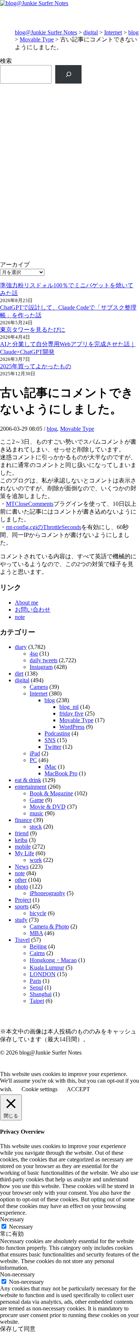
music (36, 813)
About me (26, 602)
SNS (50, 740)
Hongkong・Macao (53, 960)
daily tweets (43, 660)
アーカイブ (15, 264)
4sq (34, 653)
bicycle (38, 913)
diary (21, 647)
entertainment (30, 787)
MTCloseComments (29, 504)
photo (21, 886)
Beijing (38, 946)
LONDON (43, 974)
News (22, 866)
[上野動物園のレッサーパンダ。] (69, 244)
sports (22, 906)
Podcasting (57, 733)
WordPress (72, 727)
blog (133, 32)
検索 (6, 61)
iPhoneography (47, 893)
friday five (71, 713)
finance (23, 820)
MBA (36, 933)
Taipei (37, 1001)
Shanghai (41, 994)
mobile (23, 846)
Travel (22, 940)
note (20, 617)
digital (90, 32)
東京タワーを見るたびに (32, 330)
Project (23, 900)
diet (19, 673)
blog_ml (69, 707)
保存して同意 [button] (18, 1329)
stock (36, 826)
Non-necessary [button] (17, 1274)
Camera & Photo (49, 926)
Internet (113, 32)
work (36, 860)
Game (37, 800)
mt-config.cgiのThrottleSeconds (43, 527)
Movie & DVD (48, 806)
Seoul (36, 987)
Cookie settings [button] (39, 1089)
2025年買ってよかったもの (35, 366)
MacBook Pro (60, 773)
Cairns (37, 953)
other (21, 880)
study (21, 920)
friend (22, 833)
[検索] (68, 74)
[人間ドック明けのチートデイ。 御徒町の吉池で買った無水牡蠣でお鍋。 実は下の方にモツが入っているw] (69, 155)
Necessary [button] (12, 1219)
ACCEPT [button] (78, 1089)
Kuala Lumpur (47, 967)
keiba (21, 840)
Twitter (52, 747)
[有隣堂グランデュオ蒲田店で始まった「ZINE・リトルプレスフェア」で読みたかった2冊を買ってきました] (69, 203)
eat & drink (28, 780)
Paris (35, 981)
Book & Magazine (51, 793)
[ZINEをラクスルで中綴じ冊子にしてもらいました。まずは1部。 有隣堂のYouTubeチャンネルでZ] (69, 115)
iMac (50, 767)
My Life (24, 853)
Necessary (21, 1227)
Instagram (41, 667)
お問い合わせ (32, 609)
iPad (35, 753)
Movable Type (37, 39)
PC (33, 760)
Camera (39, 687)
